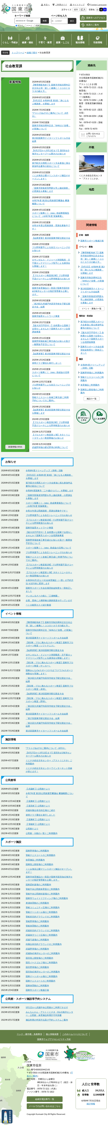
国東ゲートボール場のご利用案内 (41, 976)
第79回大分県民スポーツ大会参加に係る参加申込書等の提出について (92, 324)
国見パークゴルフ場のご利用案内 (41, 962)
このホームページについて (75, 1034)
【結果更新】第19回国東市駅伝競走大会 (51, 353)
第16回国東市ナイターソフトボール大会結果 (47, 714)
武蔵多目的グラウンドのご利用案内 (42, 930)
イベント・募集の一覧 (91, 308)
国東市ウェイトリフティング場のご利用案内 (47, 898)
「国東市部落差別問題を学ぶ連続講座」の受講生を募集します (92, 299)
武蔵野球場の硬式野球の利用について (50, 447)
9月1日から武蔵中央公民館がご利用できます (47, 1007)
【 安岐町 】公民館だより (38, 824)
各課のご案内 (92, 25)
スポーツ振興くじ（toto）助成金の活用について (48, 548)
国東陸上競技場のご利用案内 (39, 864)
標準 (76, 9)
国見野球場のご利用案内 (37, 967)
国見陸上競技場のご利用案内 (39, 958)
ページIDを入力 (59, 16)
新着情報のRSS (15, 447)
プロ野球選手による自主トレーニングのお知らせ (49, 515)
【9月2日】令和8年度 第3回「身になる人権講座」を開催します (92, 270)
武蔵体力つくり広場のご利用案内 (41, 935)
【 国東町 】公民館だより (38, 801)
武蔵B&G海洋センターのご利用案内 (43, 953)
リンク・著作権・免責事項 (29, 1034)
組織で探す (32, 52)
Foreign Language (98, 5)
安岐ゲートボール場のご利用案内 (41, 912)
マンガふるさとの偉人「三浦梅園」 (42, 596)
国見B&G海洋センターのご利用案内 (43, 971)
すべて (20, 26)
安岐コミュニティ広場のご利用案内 (42, 907)
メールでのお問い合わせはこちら (44, 1106)
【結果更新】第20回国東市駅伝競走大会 (51, 238)
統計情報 (91, 1104)
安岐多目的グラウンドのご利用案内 (42, 916)
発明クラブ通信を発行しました (47, 363)
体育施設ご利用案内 (35, 860)
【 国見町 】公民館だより (38, 806)
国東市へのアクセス (95, 18)
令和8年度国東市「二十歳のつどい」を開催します (49, 490)
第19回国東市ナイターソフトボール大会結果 (47, 638)
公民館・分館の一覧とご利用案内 (41, 833)
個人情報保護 (52, 1034)
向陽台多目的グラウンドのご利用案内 (44, 944)
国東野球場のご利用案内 (37, 850)
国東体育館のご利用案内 (37, 985)
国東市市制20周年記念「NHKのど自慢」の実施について (92, 280)
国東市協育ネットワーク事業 (45, 316)
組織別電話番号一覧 (44, 1099)
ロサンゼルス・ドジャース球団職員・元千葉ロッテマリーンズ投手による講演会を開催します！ (51, 263)
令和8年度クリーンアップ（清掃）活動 (44, 470)
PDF (38, 26)
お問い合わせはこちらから (93, 134)
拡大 (83, 9)
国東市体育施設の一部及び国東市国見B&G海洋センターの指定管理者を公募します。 (50, 291)
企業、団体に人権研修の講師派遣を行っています (49, 600)
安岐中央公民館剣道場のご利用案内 (42, 894)
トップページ (18, 52)
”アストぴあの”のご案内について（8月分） (46, 748)
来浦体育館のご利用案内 (37, 903)
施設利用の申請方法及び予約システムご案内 (47, 1020)
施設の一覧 (91, 399)
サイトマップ (79, 5)
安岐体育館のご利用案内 (37, 926)
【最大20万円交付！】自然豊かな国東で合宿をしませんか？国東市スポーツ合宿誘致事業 (51, 328)
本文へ (47, 5)
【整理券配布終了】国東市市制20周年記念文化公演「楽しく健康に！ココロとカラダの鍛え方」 (51, 88)
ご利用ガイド (61, 5)
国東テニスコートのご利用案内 (40, 981)
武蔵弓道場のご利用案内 (37, 939)
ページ (29, 26)
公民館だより (32, 828)
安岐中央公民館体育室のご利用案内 (42, 889)
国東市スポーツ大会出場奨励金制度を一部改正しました (92, 349)
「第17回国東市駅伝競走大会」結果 (43, 718)
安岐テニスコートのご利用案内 (40, 855)
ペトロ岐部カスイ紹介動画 (38, 605)
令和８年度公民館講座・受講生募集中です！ (47, 511)
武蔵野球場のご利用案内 (37, 949)
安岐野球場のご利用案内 (37, 921)
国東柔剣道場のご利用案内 (38, 884)
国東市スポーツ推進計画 (37, 990)
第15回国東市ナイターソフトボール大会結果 (47, 731)
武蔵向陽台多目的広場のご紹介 (40, 810)
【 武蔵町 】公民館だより (38, 789)
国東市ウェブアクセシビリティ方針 (54, 1039)
